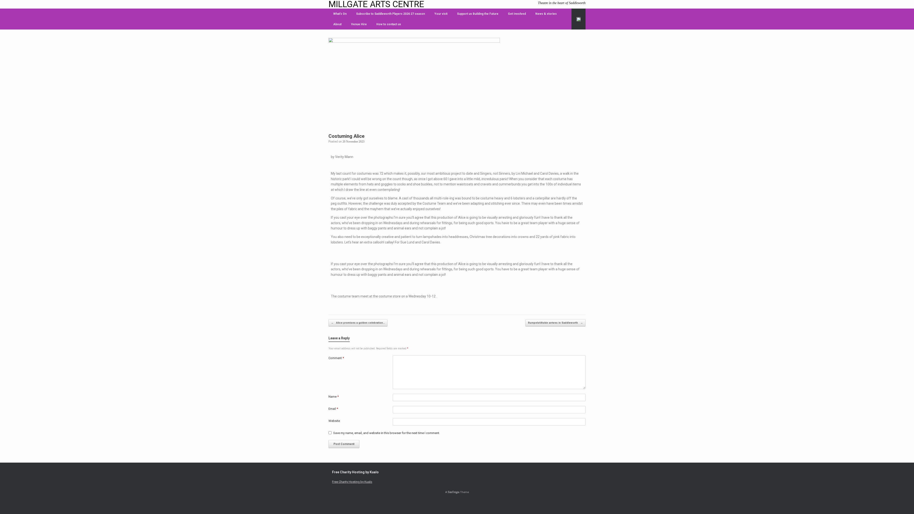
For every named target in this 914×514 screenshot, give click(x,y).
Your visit (440, 13)
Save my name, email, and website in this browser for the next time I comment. (386, 433)
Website (334, 421)
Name (333, 396)
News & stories (546, 13)
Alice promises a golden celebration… (358, 322)
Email (333, 408)
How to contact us (388, 24)
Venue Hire (359, 24)
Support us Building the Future (477, 13)
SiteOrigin (453, 492)
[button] (578, 19)
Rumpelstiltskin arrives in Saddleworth (555, 322)
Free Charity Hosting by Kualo (352, 482)
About (337, 24)
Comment (336, 358)
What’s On (340, 13)
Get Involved (517, 13)
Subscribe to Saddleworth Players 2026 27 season (390, 13)
